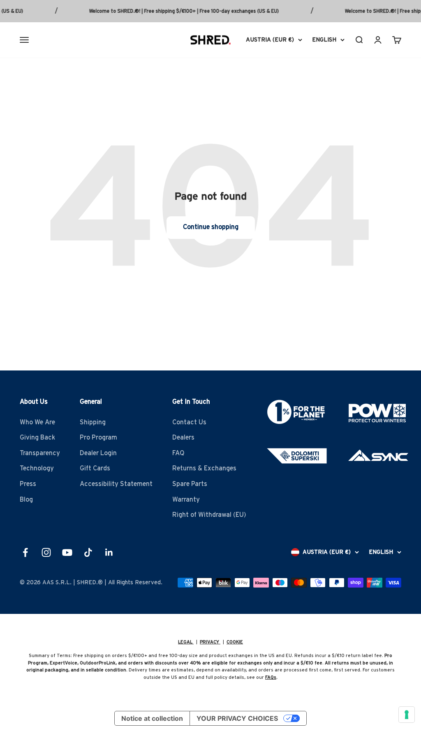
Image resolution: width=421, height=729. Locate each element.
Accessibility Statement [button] (116, 484)
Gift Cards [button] (95, 468)
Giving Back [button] (37, 437)
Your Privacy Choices (237, 718)
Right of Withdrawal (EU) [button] (209, 514)
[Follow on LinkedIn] (109, 552)
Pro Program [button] (98, 437)
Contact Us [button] (189, 422)
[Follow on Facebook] (25, 552)
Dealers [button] (183, 437)
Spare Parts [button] (189, 484)
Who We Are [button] (37, 422)
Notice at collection (152, 718)
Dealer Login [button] (98, 453)
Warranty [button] (186, 499)
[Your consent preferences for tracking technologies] (406, 714)
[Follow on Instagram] (46, 552)
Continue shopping (210, 227)
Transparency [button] (40, 453)
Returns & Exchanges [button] (204, 468)
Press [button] (28, 484)
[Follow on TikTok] (88, 552)
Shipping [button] (93, 422)
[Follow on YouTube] (67, 552)
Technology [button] (37, 468)
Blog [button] (26, 499)
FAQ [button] (178, 453)
